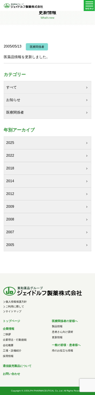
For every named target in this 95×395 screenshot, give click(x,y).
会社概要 (8, 345)
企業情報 (8, 328)
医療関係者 (15, 112)
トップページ (11, 321)
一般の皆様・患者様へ (66, 345)
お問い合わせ (11, 373)
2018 (10, 168)
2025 (10, 143)
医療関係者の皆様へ (65, 321)
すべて (11, 87)
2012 (10, 194)
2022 (10, 155)
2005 (10, 245)
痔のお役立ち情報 (62, 350)
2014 (10, 181)
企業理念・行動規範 (15, 339)
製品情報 (57, 326)
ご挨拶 (7, 334)
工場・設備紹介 (12, 350)
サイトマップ (13, 311)
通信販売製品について (17, 365)
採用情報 (8, 356)
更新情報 (57, 337)
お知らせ (13, 100)
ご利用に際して (15, 306)
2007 (10, 232)
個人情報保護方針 (16, 301)
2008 (10, 219)
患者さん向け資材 (62, 331)
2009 (10, 206)
